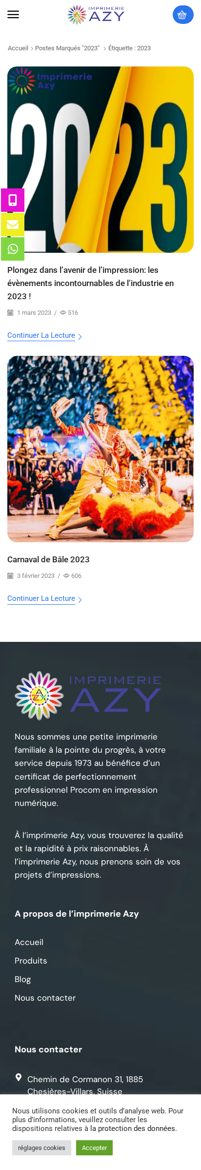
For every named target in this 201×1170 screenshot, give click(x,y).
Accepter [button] (94, 1147)
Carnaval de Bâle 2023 (48, 559)
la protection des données (132, 1128)
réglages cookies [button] (41, 1147)
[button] (13, 15)
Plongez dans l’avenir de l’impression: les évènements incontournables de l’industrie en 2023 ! (90, 283)
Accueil (18, 48)
